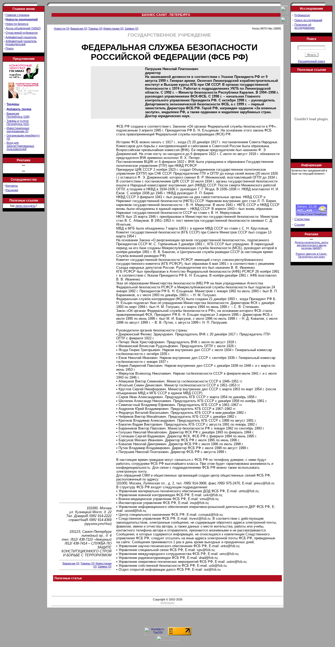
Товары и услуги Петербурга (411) (18, 122)
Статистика (302, 219)
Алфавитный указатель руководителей (21, 42)
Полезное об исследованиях (304, 26)
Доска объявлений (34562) (23, 28)
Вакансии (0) (78, 28)
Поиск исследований (308, 20)
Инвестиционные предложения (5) (18, 130)
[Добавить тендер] (23, 77)
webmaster (167, 602)
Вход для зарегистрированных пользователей (20, 146)
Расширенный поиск (311, 61)
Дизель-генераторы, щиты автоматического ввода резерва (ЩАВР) (311, 245)
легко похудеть (25, 205)
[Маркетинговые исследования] (23, 99)
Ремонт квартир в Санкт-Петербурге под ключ (311, 255)
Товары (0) (95, 28)
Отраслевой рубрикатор (21, 32)
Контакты (11, 185)
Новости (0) (62, 28)
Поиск (9, 48)
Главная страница (17, 14)
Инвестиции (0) (113, 28)
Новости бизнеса (16, 23)
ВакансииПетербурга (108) (18, 115)
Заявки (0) (131, 28)
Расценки (11, 190)
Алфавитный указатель (21, 37)
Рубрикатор (302, 15)
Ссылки (299, 224)
